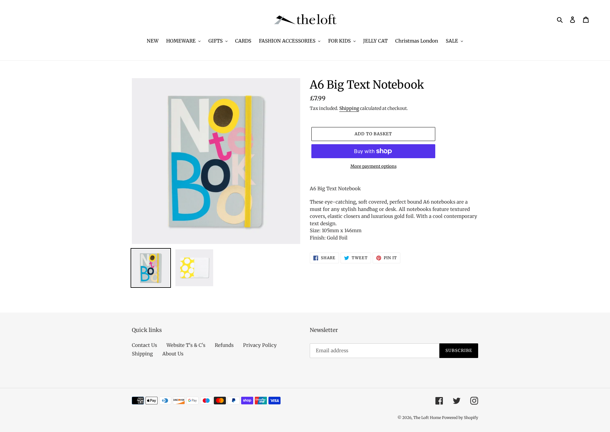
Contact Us (144, 345)
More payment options (373, 166)
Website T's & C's (185, 345)
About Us (172, 354)
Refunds (224, 345)
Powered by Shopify (460, 417)
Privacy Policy (260, 345)
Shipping (349, 108)
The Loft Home (427, 417)
